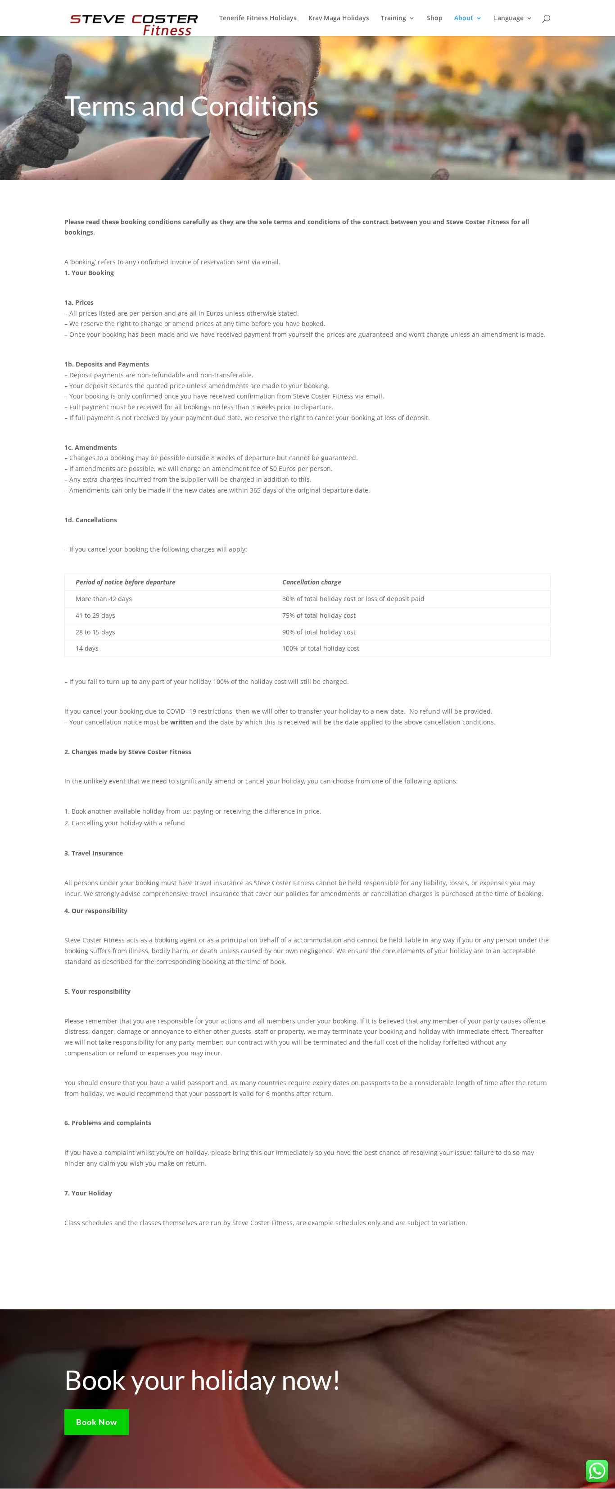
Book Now (96, 1422)
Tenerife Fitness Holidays (258, 18)
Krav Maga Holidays (338, 18)
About (463, 18)
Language (509, 18)
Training (393, 18)
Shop (435, 18)
